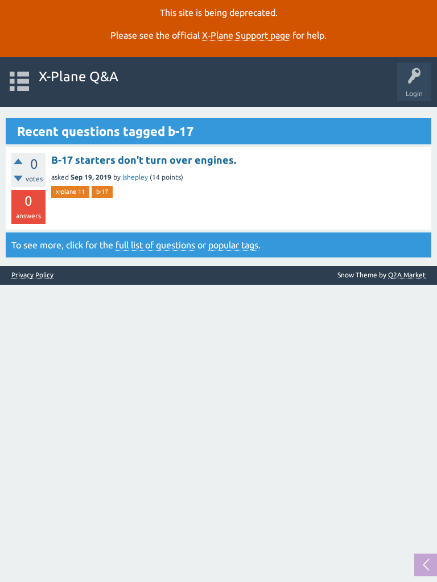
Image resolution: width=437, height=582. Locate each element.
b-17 (102, 191)
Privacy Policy (32, 275)
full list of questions (155, 245)
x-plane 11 (70, 191)
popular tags (233, 245)
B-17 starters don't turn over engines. (143, 159)
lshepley (135, 177)
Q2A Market (407, 274)
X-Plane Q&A (78, 76)
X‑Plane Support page (246, 35)
